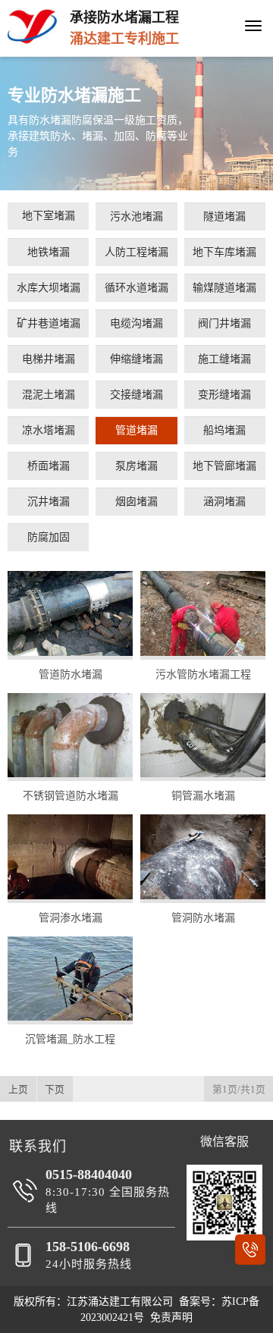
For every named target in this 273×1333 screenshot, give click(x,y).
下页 (54, 1089)
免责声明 (171, 1317)
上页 (18, 1089)
